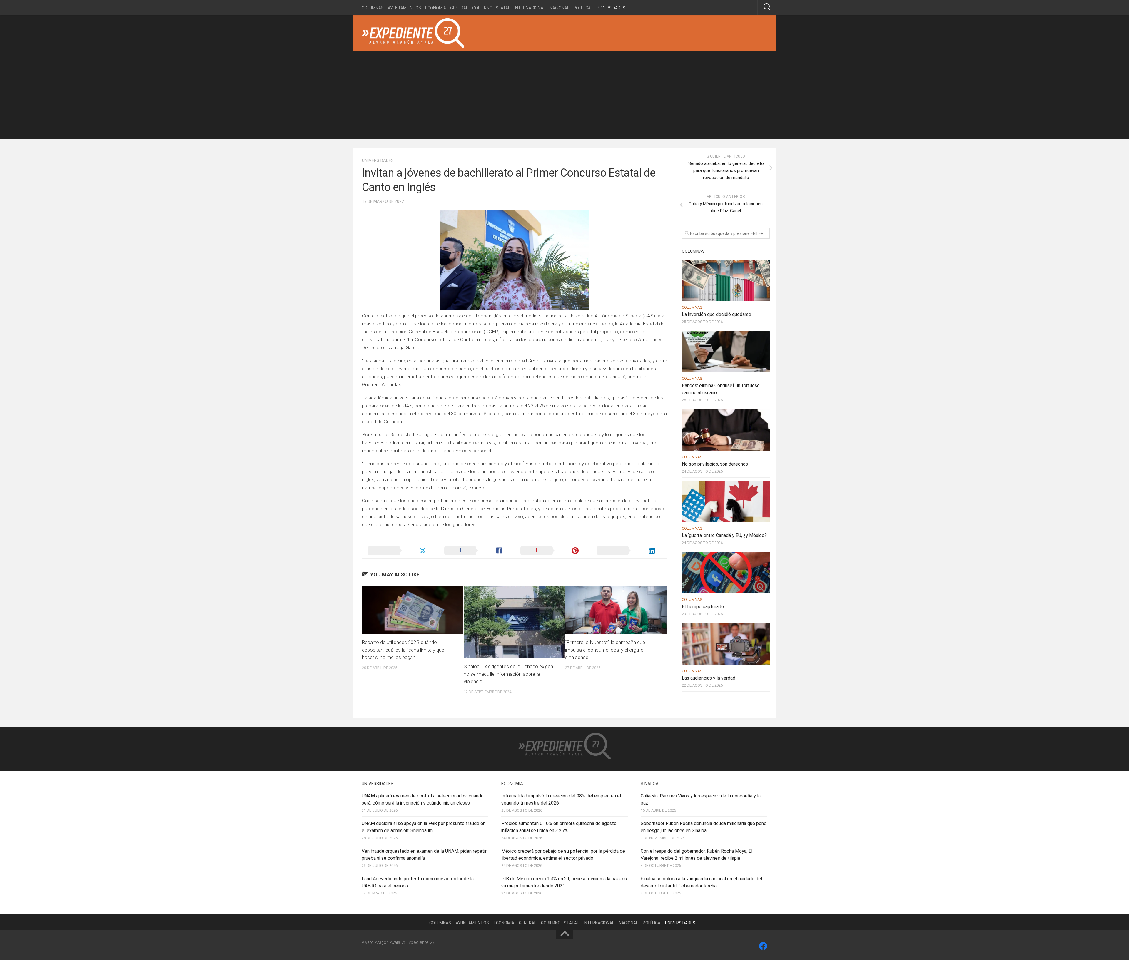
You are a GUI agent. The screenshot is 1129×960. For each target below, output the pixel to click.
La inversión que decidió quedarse (716, 314)
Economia (435, 8)
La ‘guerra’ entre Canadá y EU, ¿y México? (724, 535)
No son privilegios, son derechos (715, 464)
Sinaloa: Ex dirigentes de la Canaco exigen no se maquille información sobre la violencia (508, 673)
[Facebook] (763, 946)
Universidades (610, 8)
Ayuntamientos (404, 8)
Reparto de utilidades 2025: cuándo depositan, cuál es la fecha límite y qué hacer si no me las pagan (403, 649)
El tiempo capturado (703, 606)
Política (582, 8)
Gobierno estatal (491, 8)
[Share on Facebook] (476, 550)
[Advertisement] (564, 94)
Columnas (373, 8)
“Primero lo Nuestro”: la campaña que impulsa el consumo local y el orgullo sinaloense (605, 649)
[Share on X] (400, 550)
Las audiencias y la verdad (708, 678)
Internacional (529, 8)
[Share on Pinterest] (553, 550)
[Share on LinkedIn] (629, 550)
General (459, 8)
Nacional (559, 8)
